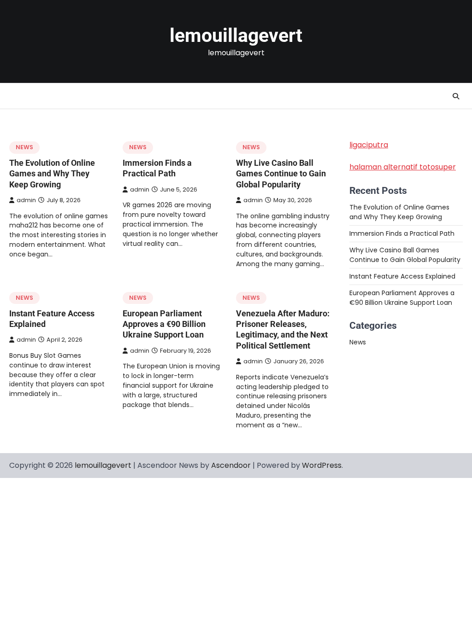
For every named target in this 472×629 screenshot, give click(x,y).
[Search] (456, 96)
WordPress (322, 465)
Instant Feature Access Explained (402, 276)
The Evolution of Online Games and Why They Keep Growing (52, 173)
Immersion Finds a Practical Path (401, 233)
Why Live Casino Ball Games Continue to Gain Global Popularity (281, 173)
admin (26, 200)
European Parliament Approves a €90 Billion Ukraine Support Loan (164, 324)
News (24, 147)
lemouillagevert (236, 35)
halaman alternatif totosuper (402, 167)
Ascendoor (231, 465)
